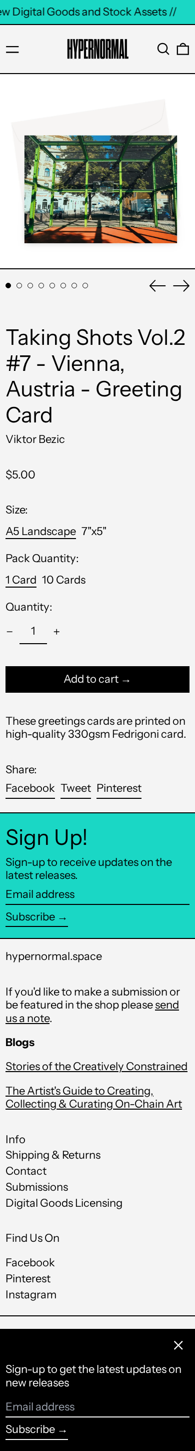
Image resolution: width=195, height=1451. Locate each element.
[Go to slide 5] (52, 285)
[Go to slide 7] (74, 285)
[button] (163, 49)
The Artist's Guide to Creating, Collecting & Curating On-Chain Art (94, 1097)
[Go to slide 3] (30, 285)
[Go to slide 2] (19, 285)
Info (16, 1139)
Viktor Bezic (35, 439)
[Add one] (56, 632)
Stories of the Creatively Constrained (97, 1066)
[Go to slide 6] (63, 285)
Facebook (30, 1262)
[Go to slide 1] (8, 285)
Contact (26, 1171)
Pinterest (28, 1278)
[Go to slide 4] (41, 285)
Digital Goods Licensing (64, 1203)
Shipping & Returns (53, 1155)
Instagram (31, 1294)
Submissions (37, 1187)
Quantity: (29, 607)
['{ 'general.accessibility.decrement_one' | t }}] (10, 632)
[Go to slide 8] (85, 285)
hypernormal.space (54, 956)
